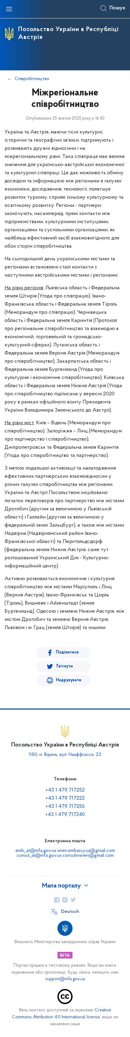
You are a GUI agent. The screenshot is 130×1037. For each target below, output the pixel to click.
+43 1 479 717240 (65, 814)
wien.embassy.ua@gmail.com (86, 850)
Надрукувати (68, 680)
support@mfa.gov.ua (65, 979)
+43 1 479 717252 (65, 790)
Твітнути (64, 666)
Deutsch (70, 911)
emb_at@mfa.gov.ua (35, 850)
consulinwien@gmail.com (88, 855)
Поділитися (67, 652)
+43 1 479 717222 (65, 798)
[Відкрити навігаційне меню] (9, 9)
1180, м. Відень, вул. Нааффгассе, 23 (65, 754)
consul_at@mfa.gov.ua (39, 855)
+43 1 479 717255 (65, 806)
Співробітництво (32, 78)
